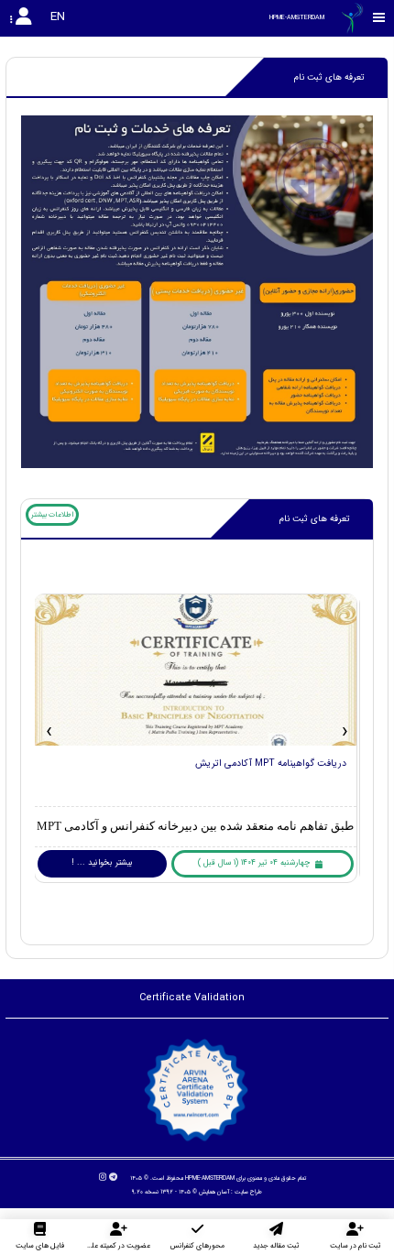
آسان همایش (214, 1191)
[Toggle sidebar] (379, 17)
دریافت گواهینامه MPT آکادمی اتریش (270, 763)
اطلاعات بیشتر (52, 514)
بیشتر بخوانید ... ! (102, 862)
